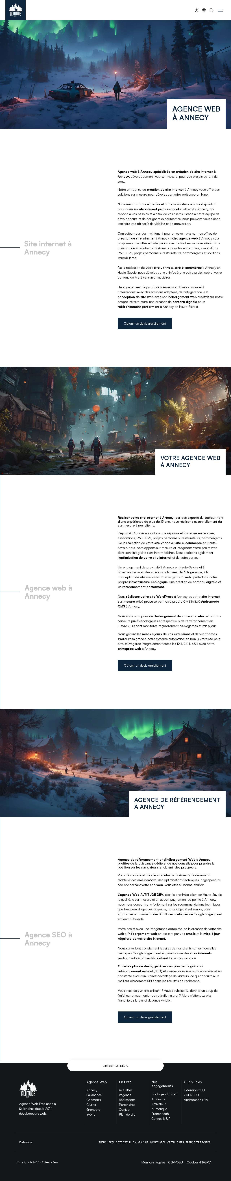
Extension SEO (194, 1090)
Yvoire (90, 1114)
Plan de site (127, 1114)
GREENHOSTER (175, 1142)
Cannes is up (140, 1142)
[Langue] (204, 10)
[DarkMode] (196, 10)
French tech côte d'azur (115, 1142)
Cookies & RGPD (199, 1162)
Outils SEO (191, 1095)
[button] (220, 10)
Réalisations (127, 1100)
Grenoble (93, 1109)
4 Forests (158, 1099)
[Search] (211, 10)
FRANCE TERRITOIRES (198, 1142)
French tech (160, 1114)
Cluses (91, 1105)
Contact (124, 1109)
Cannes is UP (161, 1118)
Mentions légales (153, 1162)
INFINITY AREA (157, 1142)
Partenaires (127, 1105)
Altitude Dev (50, 1162)
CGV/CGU (175, 1162)
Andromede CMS (196, 1100)
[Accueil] (15, 10)
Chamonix (93, 1100)
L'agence (125, 1095)
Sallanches (94, 1095)
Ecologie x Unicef (164, 1094)
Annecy (91, 1090)
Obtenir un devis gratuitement (145, 323)
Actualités (125, 1090)
